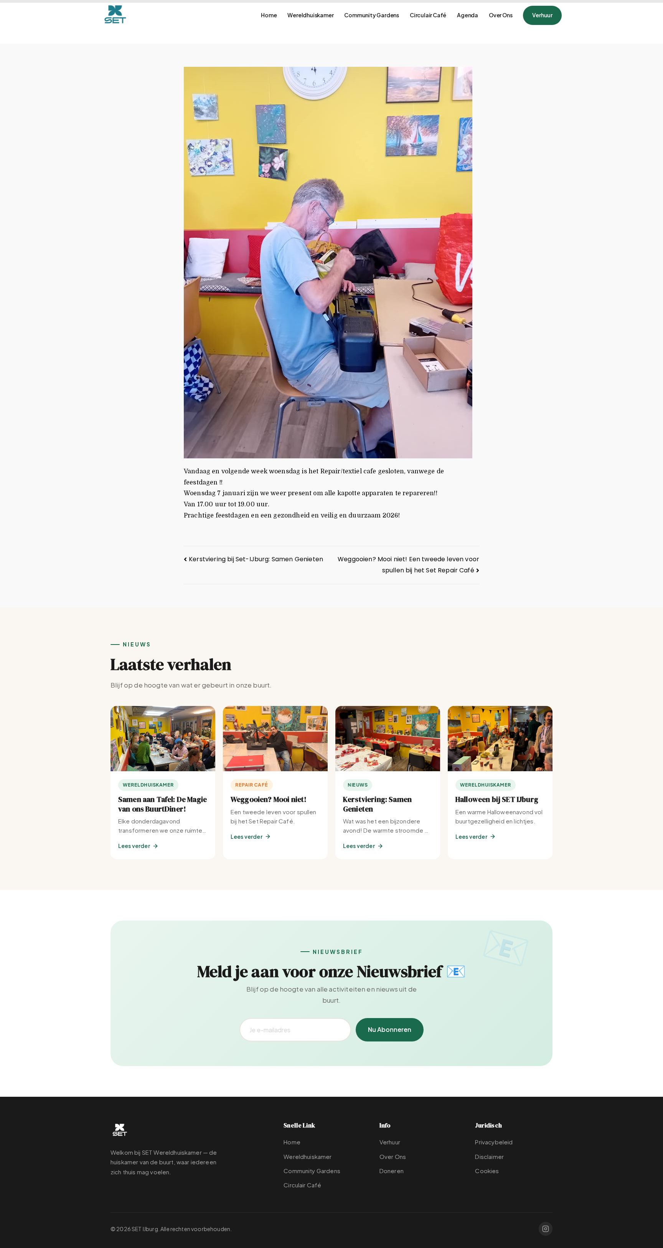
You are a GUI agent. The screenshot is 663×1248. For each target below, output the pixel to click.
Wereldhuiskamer (310, 15)
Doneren (391, 1170)
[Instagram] (545, 1229)
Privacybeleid (494, 1142)
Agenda (467, 15)
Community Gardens (371, 15)
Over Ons (500, 15)
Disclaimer (489, 1156)
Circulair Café (428, 15)
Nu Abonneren (389, 1029)
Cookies (487, 1170)
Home (269, 15)
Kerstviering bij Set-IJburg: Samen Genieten (256, 559)
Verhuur (542, 15)
